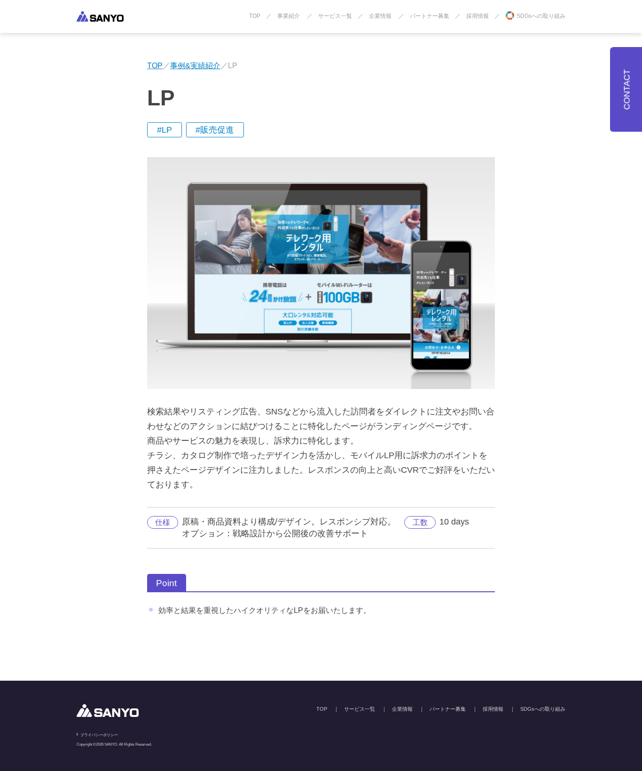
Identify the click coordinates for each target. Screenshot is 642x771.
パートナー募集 (429, 16)
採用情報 (477, 16)
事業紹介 (288, 16)
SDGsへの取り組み (541, 16)
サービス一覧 (335, 16)
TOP (254, 16)
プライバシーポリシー (99, 735)
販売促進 (217, 130)
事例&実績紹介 (195, 65)
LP (167, 130)
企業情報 (380, 16)
